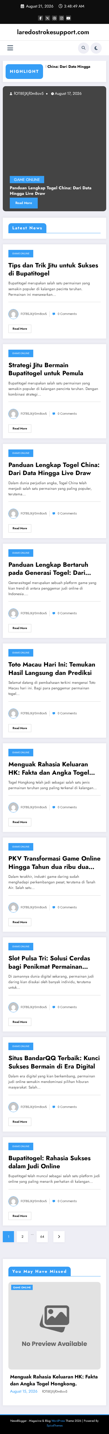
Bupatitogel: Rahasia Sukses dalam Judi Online (49, 1162)
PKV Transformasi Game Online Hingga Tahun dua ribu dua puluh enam (54, 862)
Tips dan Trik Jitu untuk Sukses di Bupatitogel (53, 269)
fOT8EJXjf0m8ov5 (34, 314)
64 (42, 1236)
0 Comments (67, 314)
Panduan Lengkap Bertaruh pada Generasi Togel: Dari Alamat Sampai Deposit (48, 569)
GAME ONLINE (20, 253)
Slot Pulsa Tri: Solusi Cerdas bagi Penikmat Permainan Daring (49, 962)
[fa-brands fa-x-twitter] (47, 18)
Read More (20, 329)
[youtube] (68, 18)
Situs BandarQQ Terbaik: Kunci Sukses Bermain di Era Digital (54, 1062)
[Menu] (10, 48)
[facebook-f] (40, 18)
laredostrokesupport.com (53, 32)
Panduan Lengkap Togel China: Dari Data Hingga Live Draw (53, 469)
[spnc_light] (96, 48)
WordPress (58, 1421)
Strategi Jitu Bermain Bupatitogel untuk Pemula (45, 369)
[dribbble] (54, 18)
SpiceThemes (55, 1425)
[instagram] (61, 18)
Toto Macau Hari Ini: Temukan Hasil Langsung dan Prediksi (51, 668)
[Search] (83, 48)
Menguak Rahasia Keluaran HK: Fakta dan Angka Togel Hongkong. (48, 768)
